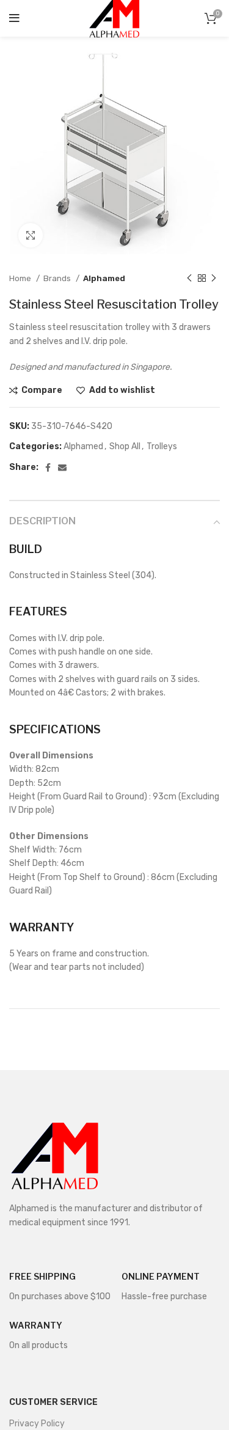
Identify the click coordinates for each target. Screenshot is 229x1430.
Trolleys (162, 446)
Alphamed (104, 278)
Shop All (124, 446)
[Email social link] (62, 467)
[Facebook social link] (48, 467)
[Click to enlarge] (30, 235)
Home (21, 278)
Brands (58, 278)
